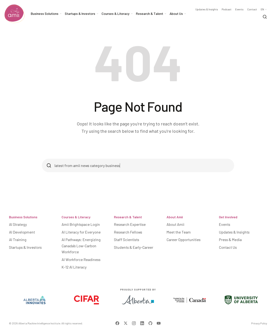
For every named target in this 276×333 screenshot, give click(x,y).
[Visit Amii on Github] (150, 323)
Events (239, 9)
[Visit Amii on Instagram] (134, 323)
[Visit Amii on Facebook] (117, 323)
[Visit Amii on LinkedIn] (142, 323)
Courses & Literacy (76, 217)
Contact (252, 9)
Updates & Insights (206, 9)
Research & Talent (128, 217)
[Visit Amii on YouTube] (159, 323)
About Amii (175, 217)
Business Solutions (23, 217)
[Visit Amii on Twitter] (125, 323)
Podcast (227, 9)
